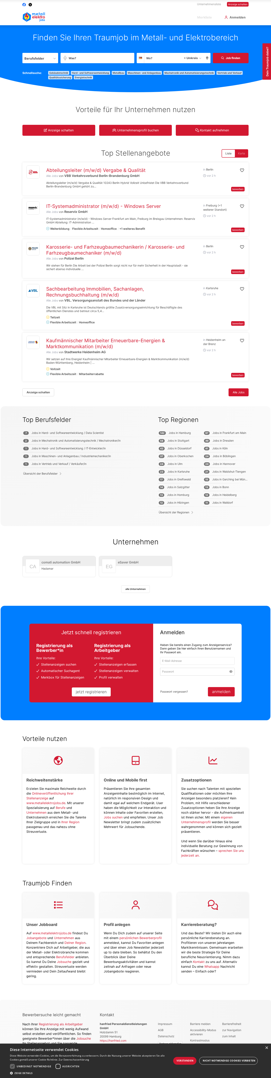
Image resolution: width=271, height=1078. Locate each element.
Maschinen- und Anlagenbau (144, 72)
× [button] (266, 1047)
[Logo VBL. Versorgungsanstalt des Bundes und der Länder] (33, 290)
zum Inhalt (229, 1036)
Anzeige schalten (237, 4)
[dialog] (135, 1061)
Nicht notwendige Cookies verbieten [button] (229, 1060)
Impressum (165, 1024)
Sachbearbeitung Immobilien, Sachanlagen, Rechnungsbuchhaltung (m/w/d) (95, 292)
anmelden (221, 691)
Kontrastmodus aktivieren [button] (199, 1042)
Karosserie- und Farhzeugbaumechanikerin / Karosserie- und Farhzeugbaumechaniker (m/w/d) (115, 250)
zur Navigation (231, 1030)
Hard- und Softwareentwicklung (90, 72)
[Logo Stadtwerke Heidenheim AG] (33, 342)
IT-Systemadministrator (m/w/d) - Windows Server (103, 206)
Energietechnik (83, 77)
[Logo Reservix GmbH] (33, 208)
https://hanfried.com (113, 1040)
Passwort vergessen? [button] (174, 691)
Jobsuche (64, 962)
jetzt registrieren (91, 691)
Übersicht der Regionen (174, 512)
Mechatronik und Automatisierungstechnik (189, 72)
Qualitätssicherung (60, 77)
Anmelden (238, 17)
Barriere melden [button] (200, 1024)
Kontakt (199, 962)
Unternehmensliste (209, 4)
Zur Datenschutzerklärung (74, 1059)
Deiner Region (75, 943)
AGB (160, 1030)
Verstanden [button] (185, 1060)
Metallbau (118, 72)
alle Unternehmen (135, 588)
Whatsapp (211, 966)
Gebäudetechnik (58, 72)
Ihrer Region (70, 822)
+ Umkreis (191, 58)
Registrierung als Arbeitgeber (61, 1024)
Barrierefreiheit (231, 1024)
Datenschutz (166, 1036)
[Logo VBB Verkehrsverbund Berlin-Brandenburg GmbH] (33, 172)
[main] (135, 512)
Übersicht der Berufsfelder (40, 473)
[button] (207, 58)
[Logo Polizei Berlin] (33, 248)
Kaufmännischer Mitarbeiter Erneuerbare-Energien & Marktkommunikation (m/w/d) (105, 343)
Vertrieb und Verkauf (229, 72)
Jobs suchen (113, 817)
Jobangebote (36, 938)
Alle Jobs (52, 175)
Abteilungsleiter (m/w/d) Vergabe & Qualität (96, 170)
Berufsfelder (65, 957)
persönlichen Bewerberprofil (140, 938)
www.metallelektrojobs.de (45, 803)
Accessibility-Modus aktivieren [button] (203, 1032)
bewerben (237, 189)
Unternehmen (36, 812)
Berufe (60, 808)
